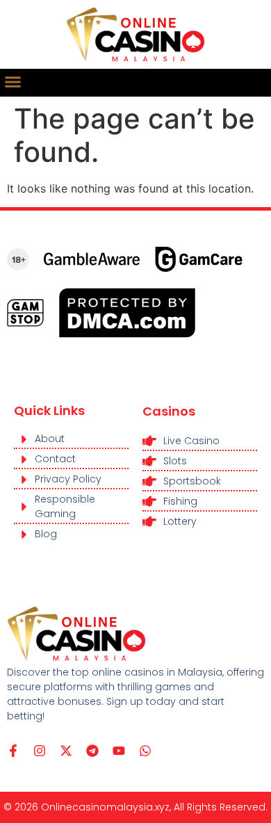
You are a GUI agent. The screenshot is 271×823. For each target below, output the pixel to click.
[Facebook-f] (13, 750)
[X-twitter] (66, 750)
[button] (13, 82)
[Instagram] (39, 750)
